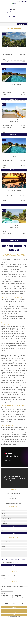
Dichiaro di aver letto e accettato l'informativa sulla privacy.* (14, 559)
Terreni (19, 21)
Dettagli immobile (14, 63)
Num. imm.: (4, 528)
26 (13, 249)
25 (10, 249)
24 (24, 246)
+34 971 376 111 (15, 11)
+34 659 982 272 (15, 9)
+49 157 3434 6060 (15, 8)
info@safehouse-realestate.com (15, 12)
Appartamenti (12, 21)
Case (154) (5, 21)
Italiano (22, 1)
